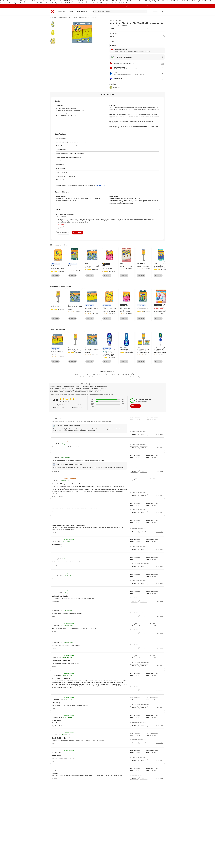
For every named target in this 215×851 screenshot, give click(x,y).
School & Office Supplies (146, 1)
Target (51, 17)
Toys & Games (158, 1)
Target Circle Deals (66, 3)
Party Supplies (200, 1)
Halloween (28, 1)
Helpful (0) (74, 222)
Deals (26, 3)
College (23, 1)
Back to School (16, 1)
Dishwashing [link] (86, 374)
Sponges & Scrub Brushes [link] (124, 374)
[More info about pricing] (148, 28)
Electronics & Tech (168, 1)
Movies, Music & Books (189, 1)
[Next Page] (163, 36)
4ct (113, 37)
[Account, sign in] (154, 11)
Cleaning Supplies (73, 17)
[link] (115, 25)
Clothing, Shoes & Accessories (41, 1)
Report (86, 222)
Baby (101, 1)
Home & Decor (54, 1)
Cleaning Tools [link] (136, 374)
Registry (107, 3)
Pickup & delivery (82, 11)
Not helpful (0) (80, 222)
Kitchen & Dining (64, 1)
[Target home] (52, 11)
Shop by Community (10, 3)
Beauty (105, 1)
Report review (159, 434)
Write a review (135, 406)
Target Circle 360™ (129, 6)
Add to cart (113, 45)
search (145, 11)
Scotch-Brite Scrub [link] (110, 374)
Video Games (178, 1)
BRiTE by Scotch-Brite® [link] (98, 374)
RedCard (112, 3)
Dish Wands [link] (77, 374)
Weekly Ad (75, 3)
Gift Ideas (207, 1)
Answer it (61, 227)
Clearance (31, 3)
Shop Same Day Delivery (97, 3)
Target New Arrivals (6, 1)
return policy (116, 203)
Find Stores (126, 3)
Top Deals (58, 3)
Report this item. (100, 185)
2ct (111, 37)
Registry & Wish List (142, 6)
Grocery (84, 1)
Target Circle (119, 3)
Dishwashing (83, 17)
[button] (115, 25)
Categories (61, 11)
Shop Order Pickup (84, 3)
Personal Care (111, 1)
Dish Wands (92, 17)
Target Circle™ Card (116, 6)
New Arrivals (37, 3)
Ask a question (77, 232)
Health (132, 1)
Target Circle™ (104, 6)
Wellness (136, 1)
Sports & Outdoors (121, 1)
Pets (128, 1)
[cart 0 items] (163, 11)
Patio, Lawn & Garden (75, 1)
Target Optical (20, 3)
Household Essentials (93, 1)
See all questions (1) (63, 232)
